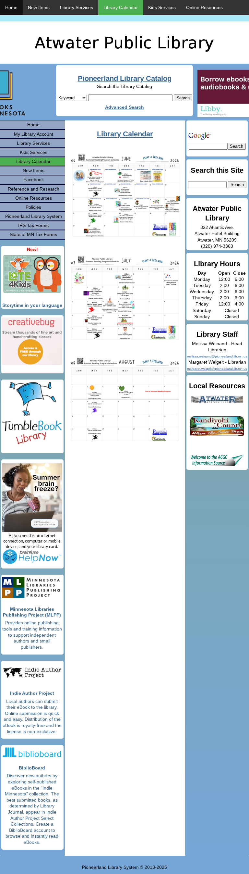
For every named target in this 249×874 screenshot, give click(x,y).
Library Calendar (120, 7)
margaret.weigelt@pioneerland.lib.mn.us (217, 368)
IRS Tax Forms (33, 225)
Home (11, 7)
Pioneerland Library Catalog (125, 78)
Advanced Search (124, 107)
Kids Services (162, 7)
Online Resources (204, 7)
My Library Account (33, 134)
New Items (39, 7)
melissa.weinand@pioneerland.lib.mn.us (217, 356)
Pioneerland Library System (33, 216)
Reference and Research (33, 189)
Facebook (33, 179)
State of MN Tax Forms (33, 234)
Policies (33, 207)
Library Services (76, 7)
